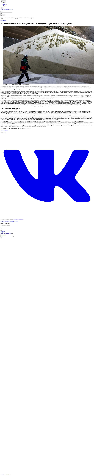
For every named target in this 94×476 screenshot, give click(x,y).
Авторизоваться (4, 130)
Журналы (5, 4)
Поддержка (6, 221)
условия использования (18, 219)
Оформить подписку (8, 9)
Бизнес (4, 20)
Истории (16, 221)
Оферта (2, 221)
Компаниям (11, 221)
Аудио (4, 5)
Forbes (2, 20)
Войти (2, 9)
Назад (3, 2)
